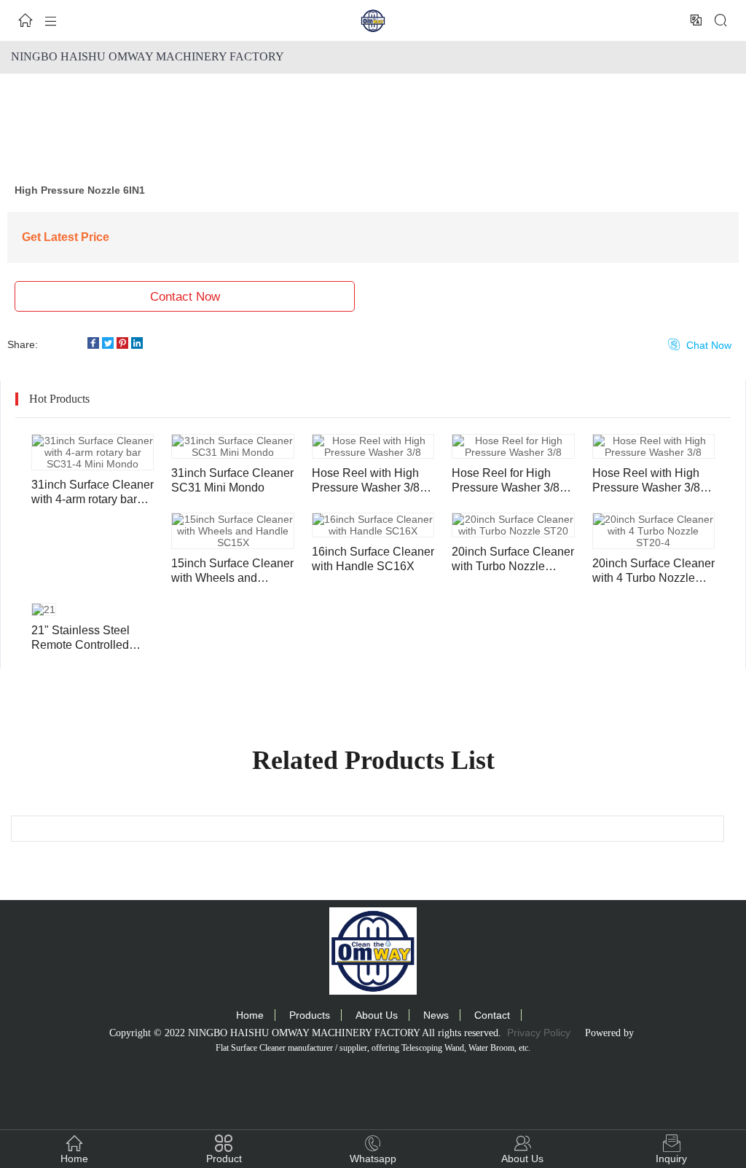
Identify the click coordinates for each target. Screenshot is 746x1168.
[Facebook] (94, 344)
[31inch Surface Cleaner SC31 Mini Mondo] (232, 446)
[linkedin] (138, 344)
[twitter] (109, 344)
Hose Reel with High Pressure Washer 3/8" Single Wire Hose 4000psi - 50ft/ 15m (368, 481)
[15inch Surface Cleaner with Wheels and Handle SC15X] (232, 530)
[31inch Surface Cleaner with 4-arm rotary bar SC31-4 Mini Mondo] (92, 452)
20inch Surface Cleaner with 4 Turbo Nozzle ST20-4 (653, 571)
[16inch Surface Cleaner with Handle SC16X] (373, 525)
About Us (377, 1015)
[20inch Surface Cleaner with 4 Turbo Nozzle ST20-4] (653, 530)
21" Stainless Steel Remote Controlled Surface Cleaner (80, 638)
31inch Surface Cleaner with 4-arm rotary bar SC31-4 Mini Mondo (92, 492)
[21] (43, 609)
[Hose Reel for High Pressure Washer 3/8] (512, 446)
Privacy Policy (538, 1032)
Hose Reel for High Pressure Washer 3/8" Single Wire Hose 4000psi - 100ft (508, 481)
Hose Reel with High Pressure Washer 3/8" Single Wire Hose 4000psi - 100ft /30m (648, 481)
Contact (492, 1015)
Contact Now (185, 297)
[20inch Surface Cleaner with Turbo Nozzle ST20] (512, 525)
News (436, 1015)
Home (250, 1015)
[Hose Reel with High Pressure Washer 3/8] (373, 446)
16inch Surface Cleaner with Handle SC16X (373, 558)
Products (309, 1015)
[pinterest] (124, 344)
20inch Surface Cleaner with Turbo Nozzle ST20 (513, 559)
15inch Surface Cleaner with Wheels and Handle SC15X (232, 571)
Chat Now (699, 345)
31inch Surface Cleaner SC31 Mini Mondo (232, 480)
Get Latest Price (65, 237)
